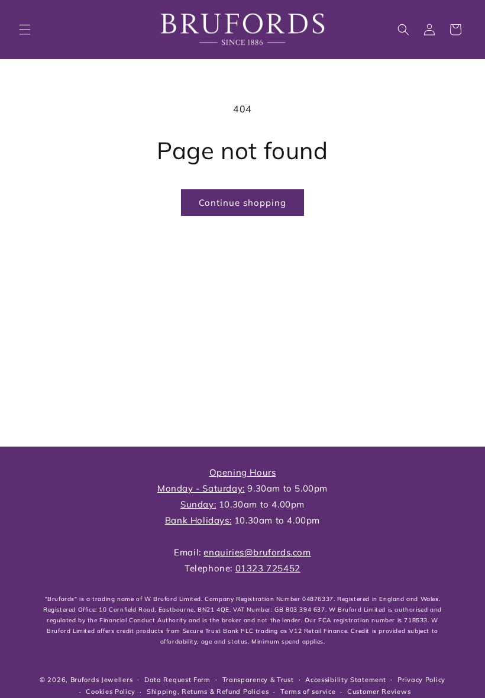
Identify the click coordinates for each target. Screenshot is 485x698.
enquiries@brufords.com (257, 552)
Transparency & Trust (258, 680)
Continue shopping (242, 202)
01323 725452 (267, 568)
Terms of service (307, 691)
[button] (25, 30)
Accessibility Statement (345, 680)
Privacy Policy (421, 680)
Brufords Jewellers (101, 680)
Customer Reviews (378, 691)
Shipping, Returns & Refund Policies (208, 691)
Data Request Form (177, 680)
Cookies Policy (110, 691)
